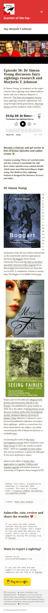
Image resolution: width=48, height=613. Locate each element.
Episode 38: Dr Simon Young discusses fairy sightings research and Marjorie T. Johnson (23, 76)
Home (22, 592)
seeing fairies (17, 601)
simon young (27, 601)
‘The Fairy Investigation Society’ (27, 97)
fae (41, 595)
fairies (11, 597)
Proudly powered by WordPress (15, 610)
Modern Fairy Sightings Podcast (33, 599)
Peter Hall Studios (24, 502)
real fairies (7, 601)
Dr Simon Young (33, 595)
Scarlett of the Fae (17, 18)
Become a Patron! (14, 147)
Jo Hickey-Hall (30, 597)
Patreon (12, 538)
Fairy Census (9, 445)
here (39, 274)
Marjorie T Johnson (14, 599)
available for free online (30, 448)
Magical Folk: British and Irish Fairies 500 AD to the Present (23, 402)
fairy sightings (20, 597)
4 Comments (24, 604)
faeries (6, 597)
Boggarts (23, 595)
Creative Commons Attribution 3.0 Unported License (24, 492)
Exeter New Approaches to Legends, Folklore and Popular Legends (21, 464)
